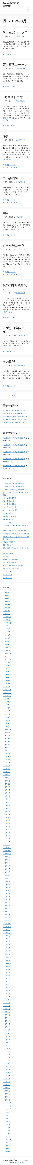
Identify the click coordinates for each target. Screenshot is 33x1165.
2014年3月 (6, 948)
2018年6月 (6, 793)
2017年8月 (6, 823)
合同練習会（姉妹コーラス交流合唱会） (16, 534)
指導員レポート (10, 54)
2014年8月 (6, 933)
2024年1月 (6, 687)
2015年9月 (6, 893)
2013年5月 (6, 978)
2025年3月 (6, 644)
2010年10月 (7, 1073)
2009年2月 (6, 1133)
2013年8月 (6, 969)
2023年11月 (7, 693)
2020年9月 (6, 732)
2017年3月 (6, 839)
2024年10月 (7, 659)
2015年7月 (6, 899)
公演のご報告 (7, 522)
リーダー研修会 (8, 513)
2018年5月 (6, 796)
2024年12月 (7, 653)
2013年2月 (6, 987)
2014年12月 (7, 921)
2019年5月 (6, 772)
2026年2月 (6, 611)
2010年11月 (7, 1070)
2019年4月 (6, 775)
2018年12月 (7, 784)
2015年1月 (6, 918)
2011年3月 (6, 1057)
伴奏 (6, 136)
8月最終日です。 (14, 97)
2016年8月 (6, 860)
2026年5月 (6, 602)
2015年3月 (6, 912)
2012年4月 (6, 1018)
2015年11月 (6, 887)
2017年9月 (6, 820)
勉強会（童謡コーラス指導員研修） (15, 531)
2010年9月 (6, 1076)
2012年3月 (6, 1021)
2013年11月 (7, 960)
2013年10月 (7, 963)
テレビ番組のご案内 (9, 501)
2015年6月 (6, 902)
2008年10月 (7, 1145)
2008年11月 (7, 1142)
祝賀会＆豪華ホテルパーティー (13, 566)
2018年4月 (6, 799)
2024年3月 (6, 681)
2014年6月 (6, 939)
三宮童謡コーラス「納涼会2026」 (14, 423)
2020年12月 (7, 729)
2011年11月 (6, 1033)
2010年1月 (6, 1100)
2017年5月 (6, 833)
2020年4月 (6, 738)
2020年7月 (6, 735)
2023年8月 (6, 702)
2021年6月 (6, 726)
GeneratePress (19, 1162)
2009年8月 (6, 1115)
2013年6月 (6, 975)
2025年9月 (6, 626)
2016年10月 (7, 854)
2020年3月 (6, 741)
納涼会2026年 (7, 578)
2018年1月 (6, 808)
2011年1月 (6, 1063)
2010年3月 (6, 1094)
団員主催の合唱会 (9, 545)
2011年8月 (6, 1042)
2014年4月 (6, 945)
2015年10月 (7, 890)
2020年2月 (6, 744)
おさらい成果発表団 (9, 498)
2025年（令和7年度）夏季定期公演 (15, 487)
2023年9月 (6, 699)
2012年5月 (6, 1015)
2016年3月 (6, 875)
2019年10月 (7, 757)
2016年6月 (6, 866)
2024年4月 (6, 678)
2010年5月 (6, 1088)
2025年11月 (7, 620)
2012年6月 (6, 1012)
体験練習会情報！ (9, 519)
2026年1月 (6, 614)
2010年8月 (6, 1079)
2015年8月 (6, 896)
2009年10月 (7, 1109)
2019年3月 (6, 778)
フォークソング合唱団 (10, 510)
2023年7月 (6, 705)
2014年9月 (6, 930)
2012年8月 (6, 1006)
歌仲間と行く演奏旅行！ (11, 559)
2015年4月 (6, 908)
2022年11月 (7, 714)
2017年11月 (6, 814)
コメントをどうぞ (11, 167)
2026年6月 (6, 599)
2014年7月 (6, 936)
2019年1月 (6, 781)
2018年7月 (6, 790)
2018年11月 (6, 787)
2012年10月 (7, 1000)
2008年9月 (6, 1149)
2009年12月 (7, 1103)
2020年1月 (6, 747)
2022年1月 (6, 720)
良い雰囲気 (10, 178)
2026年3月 (6, 608)
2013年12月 (7, 957)
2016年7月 (6, 863)
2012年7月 (6, 1009)
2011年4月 (6, 1054)
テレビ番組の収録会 (9, 504)
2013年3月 (6, 984)
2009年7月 (6, 1118)
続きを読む (8, 159)
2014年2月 (6, 951)
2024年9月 (6, 662)
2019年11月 (7, 754)
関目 (6, 213)
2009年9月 (6, 1112)
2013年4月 (6, 981)
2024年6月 (6, 671)
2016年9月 (6, 857)
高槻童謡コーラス (15, 64)
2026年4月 (6, 605)
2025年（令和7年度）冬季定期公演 (15, 484)
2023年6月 (6, 708)
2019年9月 (6, 760)
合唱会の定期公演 (9, 542)
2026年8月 (6, 592)
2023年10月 (7, 696)
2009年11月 (7, 1106)
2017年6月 (6, 829)
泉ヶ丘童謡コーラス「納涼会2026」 (15, 420)
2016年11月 (7, 851)
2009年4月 (6, 1127)
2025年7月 (6, 632)
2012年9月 (6, 1003)
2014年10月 (7, 927)
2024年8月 (6, 665)
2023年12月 (7, 690)
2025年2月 (6, 647)
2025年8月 (6, 629)
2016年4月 (6, 872)
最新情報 (6, 556)
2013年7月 (6, 972)
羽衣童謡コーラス (15, 245)
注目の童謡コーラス (9, 563)
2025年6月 (6, 635)
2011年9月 (6, 1039)
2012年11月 (6, 997)
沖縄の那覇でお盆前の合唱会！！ (14, 413)
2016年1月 (6, 881)
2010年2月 (6, 1097)
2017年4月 (6, 836)
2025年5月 (6, 638)
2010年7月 (6, 1082)
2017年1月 (6, 845)
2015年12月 (7, 884)
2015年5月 (6, 905)
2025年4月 (6, 641)
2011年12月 (6, 1030)
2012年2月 (6, 1024)
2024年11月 (7, 656)
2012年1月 (6, 1027)
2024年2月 (6, 684)
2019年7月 (6, 766)
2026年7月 (6, 595)
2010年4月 (6, 1091)
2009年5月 (6, 1124)
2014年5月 (6, 942)
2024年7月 (6, 668)
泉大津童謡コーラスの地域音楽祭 (14, 410)
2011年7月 (6, 1045)
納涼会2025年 (7, 575)
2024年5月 (6, 674)
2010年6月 (6, 1085)
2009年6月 (6, 1121)
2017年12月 (7, 811)
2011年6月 (6, 1048)
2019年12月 (7, 750)
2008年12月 (7, 1139)
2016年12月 (7, 848)
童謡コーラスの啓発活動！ (12, 569)
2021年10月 (7, 723)
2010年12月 (7, 1066)
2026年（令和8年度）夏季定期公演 (15, 490)
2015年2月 (6, 915)
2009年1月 (6, 1136)
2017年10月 (7, 817)
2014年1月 (6, 954)
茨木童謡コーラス (15, 32)
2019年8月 (6, 763)
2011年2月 (6, 1060)
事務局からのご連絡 (9, 516)
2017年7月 (6, 826)
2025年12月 (7, 617)
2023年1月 (6, 711)
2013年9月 (6, 966)
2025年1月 (6, 650)
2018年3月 (6, 802)
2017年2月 (6, 842)
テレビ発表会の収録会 (10, 507)
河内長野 (9, 362)
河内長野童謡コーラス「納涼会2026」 (16, 416)
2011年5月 (6, 1051)
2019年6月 (6, 769)
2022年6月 (6, 717)
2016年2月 (6, 878)
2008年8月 (6, 1152)
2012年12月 (7, 994)
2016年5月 (6, 869)
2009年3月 (6, 1130)
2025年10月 (7, 623)
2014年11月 (7, 924)
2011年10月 (7, 1036)
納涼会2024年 (7, 572)
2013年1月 (6, 991)
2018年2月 (6, 805)
